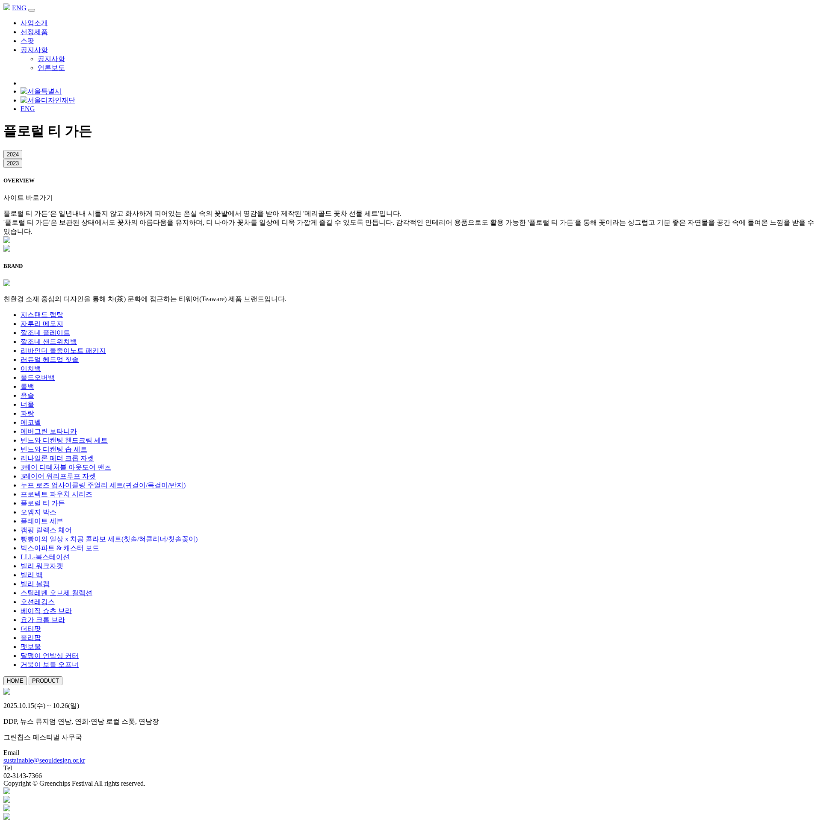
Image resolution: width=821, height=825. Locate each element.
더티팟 (31, 628)
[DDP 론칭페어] (6, 809)
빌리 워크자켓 (42, 566)
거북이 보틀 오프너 (50, 664)
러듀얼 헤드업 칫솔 (50, 359)
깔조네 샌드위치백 (49, 341)
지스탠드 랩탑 (42, 314)
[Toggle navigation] (31, 10)
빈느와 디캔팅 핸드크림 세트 (64, 440)
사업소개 (34, 22)
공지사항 (34, 49)
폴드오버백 (38, 377)
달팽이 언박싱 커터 (50, 655)
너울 (27, 404)
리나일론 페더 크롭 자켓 (57, 458)
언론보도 (51, 67)
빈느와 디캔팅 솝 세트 (54, 449)
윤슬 (27, 395)
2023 (13, 163)
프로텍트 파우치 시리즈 (56, 494)
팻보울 (31, 646)
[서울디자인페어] (6, 800)
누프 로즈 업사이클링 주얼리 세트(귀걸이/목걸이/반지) (103, 485)
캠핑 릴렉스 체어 (46, 530)
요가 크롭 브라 (43, 619)
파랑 (27, 413)
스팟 (27, 40)
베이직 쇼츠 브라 (46, 610)
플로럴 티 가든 (43, 503)
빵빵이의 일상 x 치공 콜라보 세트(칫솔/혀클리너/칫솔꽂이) (109, 539)
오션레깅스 (38, 601)
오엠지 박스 (38, 512)
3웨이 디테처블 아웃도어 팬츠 (66, 467)
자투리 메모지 (42, 323)
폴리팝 (31, 637)
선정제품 (34, 31)
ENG (19, 8)
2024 (13, 154)
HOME (15, 681)
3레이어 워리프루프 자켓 (58, 476)
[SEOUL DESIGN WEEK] (6, 792)
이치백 (31, 368)
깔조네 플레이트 (45, 332)
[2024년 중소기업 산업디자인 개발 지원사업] (6, 817)
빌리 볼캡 (35, 583)
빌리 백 (32, 574)
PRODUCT (45, 681)
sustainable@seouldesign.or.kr (44, 760)
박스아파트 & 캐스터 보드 (60, 548)
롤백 (27, 386)
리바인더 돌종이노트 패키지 (63, 350)
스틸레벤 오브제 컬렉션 (56, 592)
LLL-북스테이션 (45, 557)
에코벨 (31, 422)
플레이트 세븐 (42, 521)
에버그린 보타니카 (49, 431)
